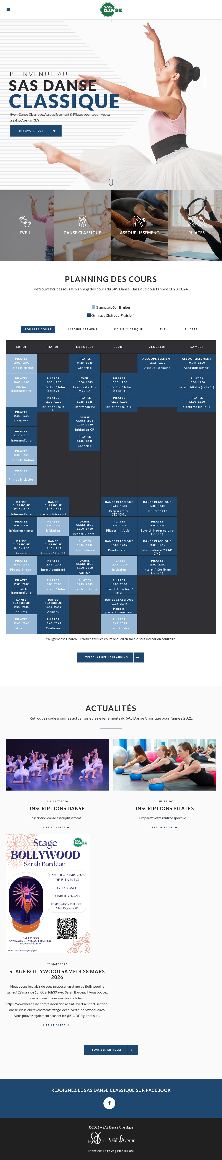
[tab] (38, 329)
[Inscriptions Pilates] (164, 765)
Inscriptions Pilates (165, 808)
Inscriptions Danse (57, 808)
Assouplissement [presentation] (83, 329)
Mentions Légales (101, 1151)
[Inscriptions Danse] (57, 765)
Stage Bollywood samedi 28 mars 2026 (57, 974)
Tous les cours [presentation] (37, 329)
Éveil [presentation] (164, 329)
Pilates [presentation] (191, 329)
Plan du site (125, 1151)
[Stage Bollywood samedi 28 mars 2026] (57, 894)
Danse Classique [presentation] (128, 329)
